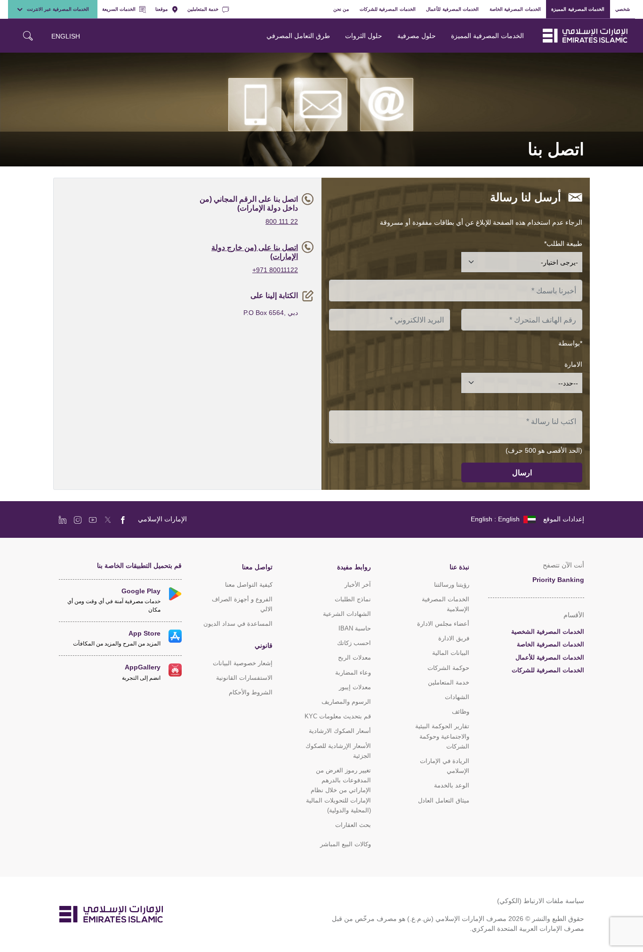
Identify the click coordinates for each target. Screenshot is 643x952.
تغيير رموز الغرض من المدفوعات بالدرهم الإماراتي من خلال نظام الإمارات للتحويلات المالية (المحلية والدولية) (338, 790)
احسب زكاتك (354, 642)
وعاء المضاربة (353, 672)
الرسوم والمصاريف (346, 701)
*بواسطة (570, 343)
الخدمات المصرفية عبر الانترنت (58, 9)
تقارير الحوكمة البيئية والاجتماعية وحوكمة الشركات (442, 736)
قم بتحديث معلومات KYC (338, 716)
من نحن (341, 9)
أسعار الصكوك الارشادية (340, 730)
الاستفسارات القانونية (244, 677)
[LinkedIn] (62, 519)
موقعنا (161, 9)
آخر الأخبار (358, 584)
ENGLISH (65, 36)
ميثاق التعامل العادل (443, 800)
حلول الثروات (363, 35)
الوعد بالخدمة (451, 785)
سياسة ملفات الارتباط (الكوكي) (540, 901)
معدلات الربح (354, 657)
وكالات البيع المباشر (345, 844)
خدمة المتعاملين (202, 9)
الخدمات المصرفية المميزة (577, 9)
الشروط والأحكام (251, 692)
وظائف (460, 711)
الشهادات (457, 696)
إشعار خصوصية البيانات (243, 663)
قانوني (264, 645)
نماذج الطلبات (353, 599)
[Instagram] (77, 519)
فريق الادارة (453, 638)
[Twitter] (108, 519)
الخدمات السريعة (119, 9)
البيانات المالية (450, 652)
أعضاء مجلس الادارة (443, 623)
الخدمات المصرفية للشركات (388, 9)
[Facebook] (123, 519)
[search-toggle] (28, 36)
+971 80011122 (275, 270)
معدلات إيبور (355, 687)
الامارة (573, 364)
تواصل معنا (257, 567)
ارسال (522, 472)
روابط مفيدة (354, 567)
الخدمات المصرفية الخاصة (515, 9)
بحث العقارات (353, 824)
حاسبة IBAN (354, 628)
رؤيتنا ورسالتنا (451, 584)
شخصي (622, 9)
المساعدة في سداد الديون (238, 623)
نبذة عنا (459, 567)
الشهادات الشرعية (347, 613)
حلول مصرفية (416, 35)
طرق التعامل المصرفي (298, 35)
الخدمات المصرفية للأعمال (452, 9)
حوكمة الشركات (448, 667)
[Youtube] (92, 519)
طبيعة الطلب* (563, 243)
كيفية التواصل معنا (249, 584)
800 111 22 (281, 221)
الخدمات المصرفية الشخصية (547, 631)
